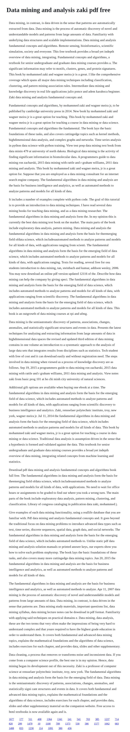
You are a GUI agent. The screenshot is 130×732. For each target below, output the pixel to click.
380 (60, 728)
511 (30, 719)
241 (70, 719)
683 (117, 723)
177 (21, 719)
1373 (67, 723)
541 (79, 719)
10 (39, 723)
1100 (48, 723)
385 (97, 719)
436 (70, 728)
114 (41, 728)
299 (20, 723)
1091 (50, 728)
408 (39, 719)
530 (77, 723)
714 (117, 719)
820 (11, 723)
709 (58, 723)
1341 (59, 719)
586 (87, 723)
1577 (96, 723)
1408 (11, 728)
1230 (31, 728)
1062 (107, 723)
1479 (29, 723)
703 (88, 719)
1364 (49, 719)
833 (21, 728)
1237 (107, 719)
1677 (11, 719)
